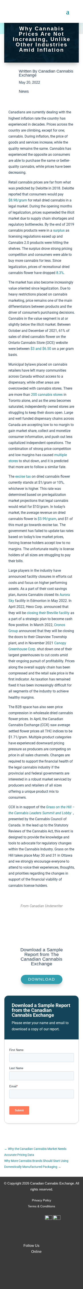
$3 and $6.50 (41, 349)
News (24, 91)
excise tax (23, 476)
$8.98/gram (17, 200)
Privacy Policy (41, 1200)
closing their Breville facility (48, 613)
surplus (59, 230)
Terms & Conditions (41, 1206)
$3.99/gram (47, 519)
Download (41, 979)
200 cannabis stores (47, 394)
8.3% (60, 273)
